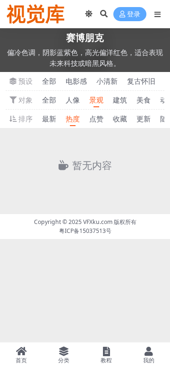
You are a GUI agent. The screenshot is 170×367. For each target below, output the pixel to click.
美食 (143, 99)
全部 (49, 81)
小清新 (107, 81)
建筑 (120, 99)
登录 (133, 14)
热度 (73, 118)
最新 (49, 118)
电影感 (76, 81)
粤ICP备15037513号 (85, 231)
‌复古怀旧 (141, 81)
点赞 (96, 118)
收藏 (120, 118)
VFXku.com (97, 222)
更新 (143, 118)
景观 (96, 99)
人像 (73, 99)
